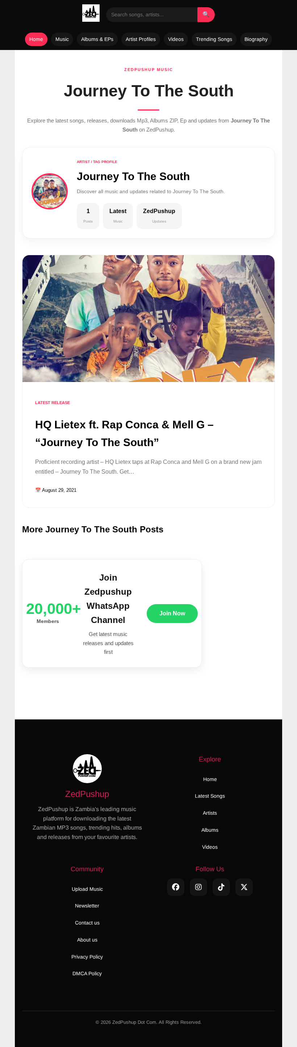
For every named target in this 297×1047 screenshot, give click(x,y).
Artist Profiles (141, 39)
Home (36, 39)
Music (62, 39)
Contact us (87, 923)
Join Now (172, 613)
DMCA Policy (87, 973)
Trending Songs (214, 39)
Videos (176, 39)
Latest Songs (210, 796)
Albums (209, 830)
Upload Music (87, 889)
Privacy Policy (87, 957)
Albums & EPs (97, 39)
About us (87, 940)
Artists (210, 813)
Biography (256, 39)
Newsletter (87, 906)
